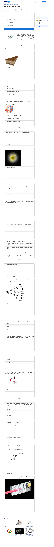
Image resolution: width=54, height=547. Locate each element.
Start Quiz (19, 29)
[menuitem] (38, 2)
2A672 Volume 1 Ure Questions (29, 526)
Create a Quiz (44, 1)
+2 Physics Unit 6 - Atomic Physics (18, 526)
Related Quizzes (7, 518)
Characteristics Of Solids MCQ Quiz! (19, 535)
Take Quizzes (38, 1)
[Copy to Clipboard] (3, 15)
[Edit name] (42, 26)
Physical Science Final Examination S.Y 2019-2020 (29, 535)
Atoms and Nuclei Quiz (7, 526)
